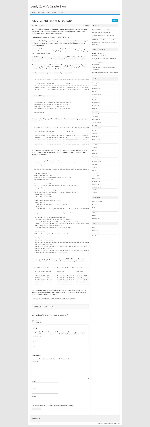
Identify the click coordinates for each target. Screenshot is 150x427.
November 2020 (96, 88)
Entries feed (95, 230)
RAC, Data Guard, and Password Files (43, 307)
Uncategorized (96, 218)
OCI (93, 210)
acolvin (35, 25)
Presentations (51, 12)
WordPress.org (96, 235)
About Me (41, 12)
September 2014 (96, 127)
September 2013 (96, 142)
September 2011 (96, 187)
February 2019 (96, 102)
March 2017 (95, 108)
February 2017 (96, 111)
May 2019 (94, 99)
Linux (93, 207)
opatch (68, 298)
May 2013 (94, 150)
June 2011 (94, 192)
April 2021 (94, 85)
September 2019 (96, 94)
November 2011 (96, 181)
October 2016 (95, 113)
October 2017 (95, 105)
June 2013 (94, 147)
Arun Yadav (95, 58)
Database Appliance (97, 201)
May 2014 (94, 130)
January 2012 (95, 175)
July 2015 (94, 125)
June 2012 (94, 167)
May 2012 (94, 170)
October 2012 (95, 159)
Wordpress (117, 423)
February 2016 (96, 119)
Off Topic (94, 212)
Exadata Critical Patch (55, 298)
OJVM (63, 298)
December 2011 (96, 178)
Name (34, 381)
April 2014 (94, 133)
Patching (72, 298)
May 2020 (94, 91)
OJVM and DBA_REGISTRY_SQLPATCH (102, 29)
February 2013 (96, 156)
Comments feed (96, 233)
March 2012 (95, 173)
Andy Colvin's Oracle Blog (48, 6)
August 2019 (95, 97)
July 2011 (94, 189)
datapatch (46, 298)
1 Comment (86, 25)
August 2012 (95, 164)
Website (34, 396)
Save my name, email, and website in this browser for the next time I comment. (52, 405)
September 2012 (96, 161)
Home (33, 12)
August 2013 (95, 144)
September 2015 (96, 122)
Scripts (61, 12)
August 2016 (95, 116)
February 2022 (96, 82)
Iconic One (100, 423)
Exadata (94, 204)
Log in (93, 227)
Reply (33, 346)
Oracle (38, 298)
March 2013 (95, 153)
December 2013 (96, 139)
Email (34, 388)
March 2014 (95, 136)
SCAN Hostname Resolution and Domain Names (104, 39)
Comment (35, 361)
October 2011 (95, 184)
